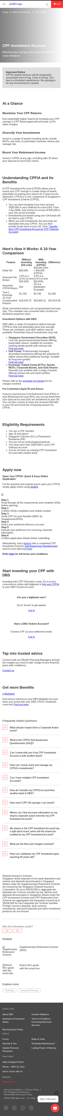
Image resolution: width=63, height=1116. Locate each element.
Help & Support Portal (12, 1062)
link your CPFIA (50, 584)
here (12, 554)
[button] (14, 1082)
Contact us (8, 670)
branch (27, 543)
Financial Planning (29, 990)
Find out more (16, 348)
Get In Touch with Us (12, 1071)
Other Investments (21, 12)
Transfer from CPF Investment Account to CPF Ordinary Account (34, 229)
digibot (34, 487)
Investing (9, 990)
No (17, 931)
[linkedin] (31, 1107)
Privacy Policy (32, 1089)
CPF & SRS (40, 12)
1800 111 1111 (18, 1066)
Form (29, 549)
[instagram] (14, 1107)
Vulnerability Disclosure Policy (18, 1094)
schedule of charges (34, 381)
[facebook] (6, 1107)
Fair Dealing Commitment (16, 1092)
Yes (7, 931)
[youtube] (22, 1107)
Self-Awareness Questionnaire (41, 546)
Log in (31, 610)
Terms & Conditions (13, 1089)
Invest (5, 12)
